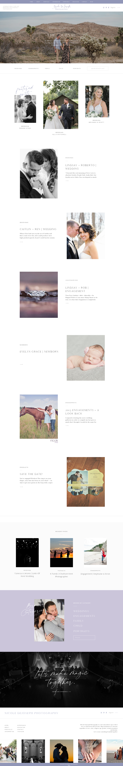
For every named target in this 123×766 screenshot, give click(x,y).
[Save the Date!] (86, 482)
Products (24, 467)
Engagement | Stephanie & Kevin (95, 574)
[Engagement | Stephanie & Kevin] (95, 552)
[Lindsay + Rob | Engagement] (39, 296)
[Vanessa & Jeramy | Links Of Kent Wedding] (27, 552)
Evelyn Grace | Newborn (39, 351)
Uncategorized (71, 280)
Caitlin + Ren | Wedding (38, 229)
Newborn (24, 345)
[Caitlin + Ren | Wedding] (86, 237)
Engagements (70, 402)
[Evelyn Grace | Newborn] (86, 359)
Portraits (61, 570)
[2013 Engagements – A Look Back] (39, 418)
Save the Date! (31, 474)
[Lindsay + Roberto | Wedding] (39, 173)
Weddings (69, 157)
